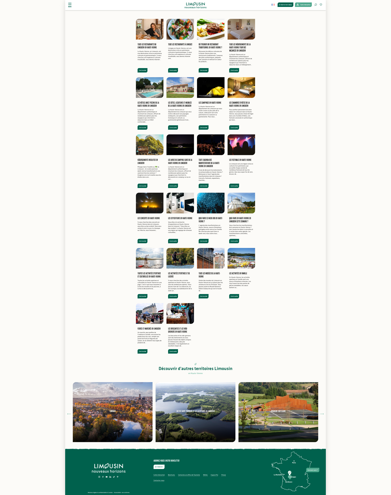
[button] (315, 4)
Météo (205, 475)
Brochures (171, 475)
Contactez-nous (159, 480)
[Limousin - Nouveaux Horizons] (195, 5)
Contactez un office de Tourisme (189, 475)
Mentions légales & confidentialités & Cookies (100, 492)
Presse (223, 475)
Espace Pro (214, 475)
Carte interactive (159, 475)
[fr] (273, 5)
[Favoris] (321, 5)
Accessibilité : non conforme (121, 492)
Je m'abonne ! (159, 467)
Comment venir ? (313, 470)
